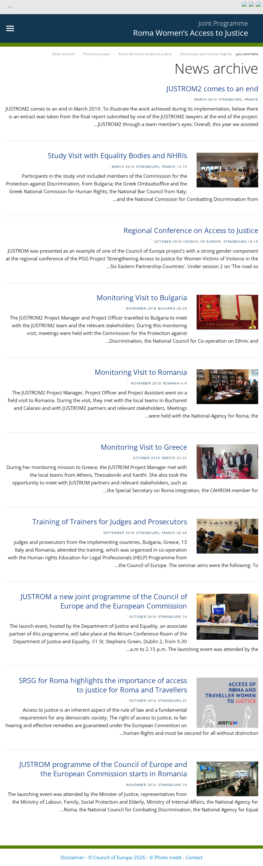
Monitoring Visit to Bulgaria (142, 297)
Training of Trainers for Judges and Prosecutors (109, 521)
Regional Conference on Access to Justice (190, 230)
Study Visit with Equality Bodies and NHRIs (117, 155)
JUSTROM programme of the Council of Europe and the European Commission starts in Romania (103, 768)
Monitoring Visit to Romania (141, 372)
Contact (194, 857)
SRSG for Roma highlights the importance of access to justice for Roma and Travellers (103, 684)
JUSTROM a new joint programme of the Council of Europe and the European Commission (104, 600)
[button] (131, 7)
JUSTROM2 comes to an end (212, 88)
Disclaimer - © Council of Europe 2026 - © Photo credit (122, 857)
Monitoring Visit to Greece (144, 447)
